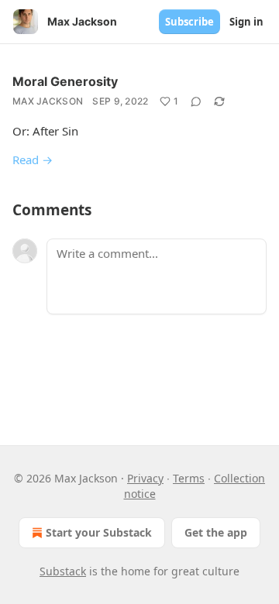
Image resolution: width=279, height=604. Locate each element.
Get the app (215, 532)
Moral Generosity (65, 81)
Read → (32, 159)
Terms (189, 478)
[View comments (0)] (196, 101)
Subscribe (189, 22)
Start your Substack (99, 532)
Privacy (145, 478)
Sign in (246, 22)
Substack (63, 571)
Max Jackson (47, 101)
